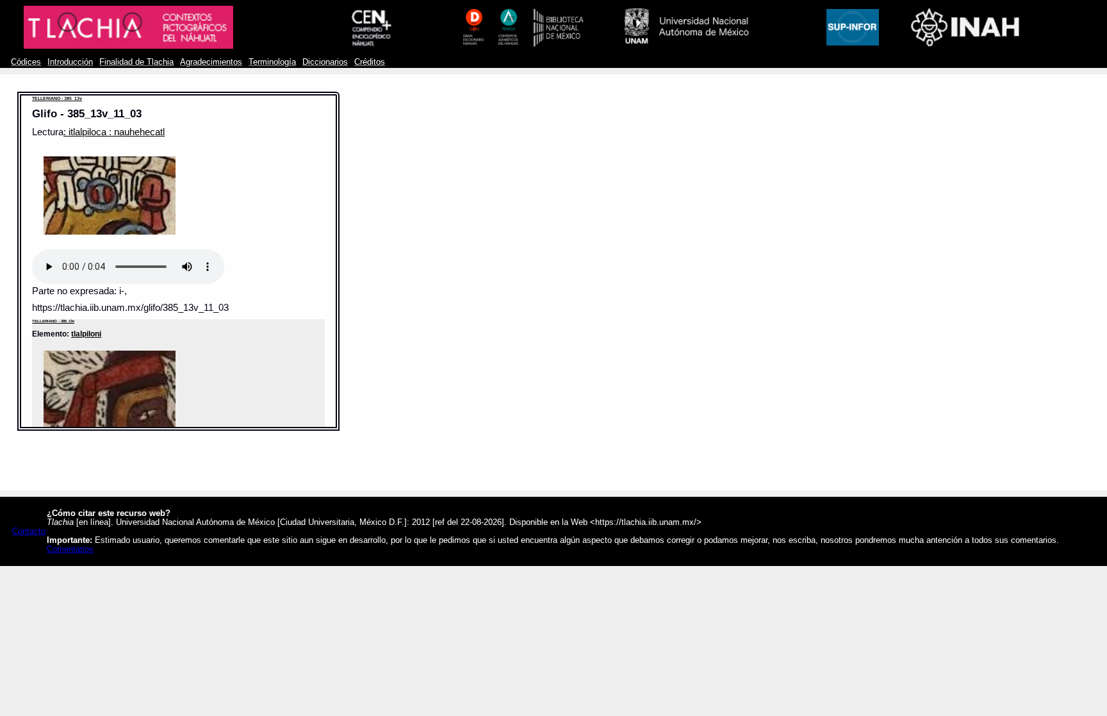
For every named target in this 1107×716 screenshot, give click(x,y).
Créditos (369, 62)
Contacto (28, 531)
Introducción (70, 62)
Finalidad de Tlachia (136, 62)
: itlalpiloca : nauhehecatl (114, 132)
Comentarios (70, 549)
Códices (26, 62)
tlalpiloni (86, 333)
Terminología (272, 62)
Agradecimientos (211, 62)
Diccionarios (325, 62)
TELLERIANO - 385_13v (57, 98)
